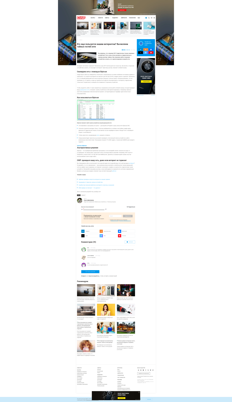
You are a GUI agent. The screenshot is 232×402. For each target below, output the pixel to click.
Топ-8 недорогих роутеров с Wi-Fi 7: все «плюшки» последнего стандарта (148, 32)
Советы (107, 17)
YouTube (124, 235)
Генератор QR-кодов (121, 385)
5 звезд (129, 50)
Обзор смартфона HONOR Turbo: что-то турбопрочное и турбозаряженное (95, 32)
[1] (82, 209)
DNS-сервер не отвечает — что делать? (89, 188)
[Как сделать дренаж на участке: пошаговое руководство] (126, 328)
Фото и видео (79, 377)
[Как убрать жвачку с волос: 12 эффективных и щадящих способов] (86, 346)
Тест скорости (121, 377)
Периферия (79, 376)
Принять (149, 399)
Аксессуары (79, 379)
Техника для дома (80, 382)
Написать (131, 242)
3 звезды (126, 50)
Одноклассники (107, 231)
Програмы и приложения (102, 384)
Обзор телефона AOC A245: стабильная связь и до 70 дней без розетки (122, 32)
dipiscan (83, 195)
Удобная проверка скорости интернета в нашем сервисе (94, 179)
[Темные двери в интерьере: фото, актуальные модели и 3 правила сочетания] (126, 342)
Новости (100, 17)
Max (105, 235)
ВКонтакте (124, 231)
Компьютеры (99, 377)
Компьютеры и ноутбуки (82, 373)
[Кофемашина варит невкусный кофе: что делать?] (106, 310)
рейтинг (114, 171)
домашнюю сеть (84, 89)
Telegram (87, 231)
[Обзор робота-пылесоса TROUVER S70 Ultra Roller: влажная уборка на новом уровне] (86, 290)
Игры (118, 369)
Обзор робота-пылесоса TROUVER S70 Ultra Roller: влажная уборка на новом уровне (82, 33)
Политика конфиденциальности (123, 389)
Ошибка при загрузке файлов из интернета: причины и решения (96, 185)
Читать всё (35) (91, 271)
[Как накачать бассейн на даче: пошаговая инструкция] (106, 328)
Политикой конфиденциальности (125, 220)
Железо (118, 371)
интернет (131, 163)
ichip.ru (119, 381)
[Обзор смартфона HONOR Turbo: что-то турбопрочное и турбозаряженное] (106, 290)
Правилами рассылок (114, 220)
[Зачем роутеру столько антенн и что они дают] (86, 310)
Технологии (132, 17)
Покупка (99, 369)
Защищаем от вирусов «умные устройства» (91, 182)
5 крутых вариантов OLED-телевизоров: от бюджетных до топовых (136, 32)
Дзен (86, 235)
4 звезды (127, 50)
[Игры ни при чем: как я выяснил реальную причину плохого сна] (126, 290)
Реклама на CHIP (140, 95)
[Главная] (77, 39)
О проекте (119, 383)
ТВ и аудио (79, 381)
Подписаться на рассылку (143, 373)
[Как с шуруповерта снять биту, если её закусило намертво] (126, 310)
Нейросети (124, 17)
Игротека (119, 367)
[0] (106, 209)
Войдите (83, 276)
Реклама (119, 379)
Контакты (153, 95)
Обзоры (93, 17)
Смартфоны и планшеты (82, 371)
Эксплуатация (100, 371)
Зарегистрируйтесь (94, 276)
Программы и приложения (82, 384)
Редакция (119, 386)
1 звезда (122, 50)
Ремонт (98, 372)
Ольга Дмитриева (89, 200)
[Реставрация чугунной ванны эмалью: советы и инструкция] (106, 341)
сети (98, 135)
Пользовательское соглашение (123, 388)
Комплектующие (80, 374)
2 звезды (124, 50)
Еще (139, 17)
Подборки (115, 17)
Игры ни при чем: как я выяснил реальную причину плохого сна (109, 32)
